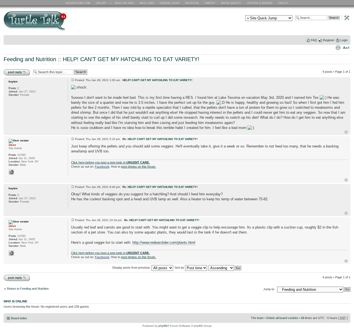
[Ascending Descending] (225, 267)
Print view (338, 47)
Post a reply (12, 70)
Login (344, 40)
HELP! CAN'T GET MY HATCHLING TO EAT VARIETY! (131, 59)
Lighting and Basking (260, 3)
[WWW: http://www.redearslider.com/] (11, 172)
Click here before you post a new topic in (110, 162)
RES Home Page (79, 3)
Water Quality (230, 3)
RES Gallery (103, 3)
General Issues (170, 3)
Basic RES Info (123, 3)
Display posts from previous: (132, 267)
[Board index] (75, 23)
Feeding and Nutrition (30, 59)
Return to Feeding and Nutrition (28, 288)
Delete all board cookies (282, 318)
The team (257, 318)
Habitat (210, 3)
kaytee (13, 81)
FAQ (314, 40)
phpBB (162, 325)
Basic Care (146, 3)
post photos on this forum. (138, 166)
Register (328, 40)
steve (12, 144)
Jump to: (269, 289)
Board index (19, 318)
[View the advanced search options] (345, 17)
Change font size (346, 47)
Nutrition (192, 3)
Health (283, 3)
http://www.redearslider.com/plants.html (163, 242)
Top (346, 132)
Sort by (180, 267)
